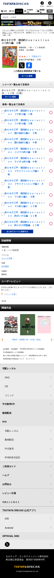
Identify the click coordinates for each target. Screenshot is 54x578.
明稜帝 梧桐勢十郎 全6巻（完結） (27, 340)
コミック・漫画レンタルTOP (13, 30)
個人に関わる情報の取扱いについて (15, 355)
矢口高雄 (5, 266)
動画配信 (42, 11)
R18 (49, 11)
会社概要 (6, 349)
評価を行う (37, 56)
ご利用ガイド (9, 466)
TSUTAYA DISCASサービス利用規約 (32, 349)
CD (13, 11)
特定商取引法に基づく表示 (38, 355)
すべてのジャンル (32, 30)
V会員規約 (14, 349)
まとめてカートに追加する (17, 231)
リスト (42, 6)
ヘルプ (5, 475)
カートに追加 (27, 76)
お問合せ (6, 484)
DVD (5, 11)
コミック (19, 11)
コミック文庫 (7, 258)
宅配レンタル (11, 430)
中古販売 (9, 448)
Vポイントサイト (11, 502)
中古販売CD (30, 11)
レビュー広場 (9, 493)
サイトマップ (30, 359)
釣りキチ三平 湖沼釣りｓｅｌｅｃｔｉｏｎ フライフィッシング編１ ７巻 (25, 171)
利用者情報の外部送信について (13, 359)
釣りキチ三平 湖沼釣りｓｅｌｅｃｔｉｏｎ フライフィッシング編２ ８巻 (25, 183)
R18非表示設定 (12, 457)
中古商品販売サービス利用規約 (13, 352)
